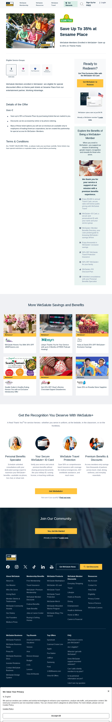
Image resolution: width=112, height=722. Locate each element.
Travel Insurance (33, 585)
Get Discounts (92, 567)
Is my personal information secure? (75, 677)
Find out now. (65, 498)
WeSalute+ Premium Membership (35, 591)
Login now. (63, 538)
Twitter (25, 567)
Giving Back (11, 594)
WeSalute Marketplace (56, 581)
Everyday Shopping (75, 583)
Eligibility (91, 594)
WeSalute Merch (53, 601)
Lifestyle (71, 592)
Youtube (51, 567)
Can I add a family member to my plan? (75, 670)
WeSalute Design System (13, 676)
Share (8, 110)
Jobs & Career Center (35, 613)
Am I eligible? (73, 647)
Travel (70, 588)
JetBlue (50, 658)
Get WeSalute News (68, 567)
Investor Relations (13, 663)
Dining (70, 601)
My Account (92, 581)
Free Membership (33, 581)
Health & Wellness (75, 610)
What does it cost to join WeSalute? (75, 641)
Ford (49, 667)
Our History (10, 613)
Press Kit (9, 651)
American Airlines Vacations (33, 641)
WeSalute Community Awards (14, 607)
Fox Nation (51, 653)
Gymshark (51, 640)
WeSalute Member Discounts (34, 598)
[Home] (9, 4)
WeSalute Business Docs (13, 657)
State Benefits (32, 609)
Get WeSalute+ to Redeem (90, 83)
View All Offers (52, 676)
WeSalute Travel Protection (53, 595)
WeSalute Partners (13, 640)
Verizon (29, 647)
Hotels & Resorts (74, 597)
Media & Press (12, 622)
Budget (29, 660)
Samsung (50, 662)
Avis (28, 651)
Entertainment (73, 606)
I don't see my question (76, 683)
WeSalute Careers (95, 608)
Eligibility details (11, 76)
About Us (9, 581)
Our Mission (10, 585)
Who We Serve (12, 590)
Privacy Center (94, 599)
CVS (28, 665)
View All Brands (33, 674)
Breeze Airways (33, 656)
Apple (49, 649)
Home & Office (73, 615)
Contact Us (92, 585)
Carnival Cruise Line (55, 644)
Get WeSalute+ (56, 491)
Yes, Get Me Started (56, 531)
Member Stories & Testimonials (13, 600)
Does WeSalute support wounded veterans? (74, 661)
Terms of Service (94, 603)
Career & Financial (75, 619)
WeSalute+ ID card (54, 585)
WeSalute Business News (13, 645)
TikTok (34, 567)
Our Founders (11, 617)
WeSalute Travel (53, 590)
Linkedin (43, 567)
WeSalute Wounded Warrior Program (55, 607)
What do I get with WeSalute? (74, 653)
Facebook (8, 567)
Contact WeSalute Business (13, 669)
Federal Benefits (33, 604)
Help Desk (92, 590)
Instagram (16, 567)
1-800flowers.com (54, 671)
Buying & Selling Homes (33, 619)
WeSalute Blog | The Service (55, 614)
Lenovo (29, 669)
